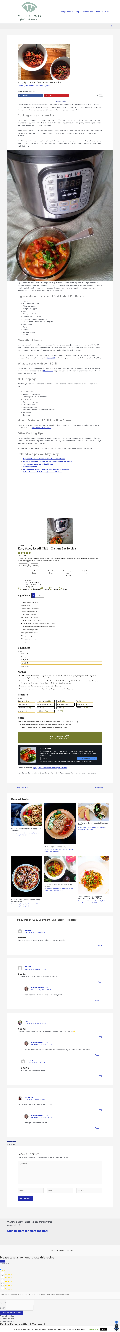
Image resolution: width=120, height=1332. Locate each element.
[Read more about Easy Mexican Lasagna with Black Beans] (59, 869)
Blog (77, 12)
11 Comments (15, 904)
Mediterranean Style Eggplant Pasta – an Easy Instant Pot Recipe (93, 897)
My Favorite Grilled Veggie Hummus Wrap (93, 824)
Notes (65, 589)
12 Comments (48, 849)
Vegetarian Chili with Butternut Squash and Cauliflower (44, 459)
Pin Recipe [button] (34, 565)
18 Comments (82, 901)
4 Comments (15, 833)
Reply (100, 945)
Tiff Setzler (29, 1097)
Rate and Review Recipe (12, 1313)
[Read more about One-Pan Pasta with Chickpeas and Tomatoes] (26, 815)
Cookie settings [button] (93, 1329)
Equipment (36, 589)
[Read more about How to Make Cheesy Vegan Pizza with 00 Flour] (26, 877)
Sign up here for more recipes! (27, 1231)
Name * (3, 1303)
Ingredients (25, 589)
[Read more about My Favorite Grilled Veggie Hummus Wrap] (93, 812)
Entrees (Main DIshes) (26, 86)
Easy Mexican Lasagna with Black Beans (58, 885)
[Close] (2, 1261)
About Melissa (87, 12)
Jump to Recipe (61, 101)
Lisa (26, 1021)
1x (33, 595)
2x (36, 595)
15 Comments (82, 827)
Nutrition (56, 589)
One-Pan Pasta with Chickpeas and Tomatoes (26, 830)
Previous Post (21, 788)
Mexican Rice (48, 371)
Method (46, 589)
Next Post (100, 788)
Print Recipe (23, 565)
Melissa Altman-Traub (25, 545)
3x (40, 595)
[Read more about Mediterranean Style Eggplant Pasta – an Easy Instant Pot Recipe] (93, 875)
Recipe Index (66, 12)
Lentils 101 (51, 358)
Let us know (53, 739)
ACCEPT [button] (103, 1329)
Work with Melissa (102, 12)
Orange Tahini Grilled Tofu (55, 847)
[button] (72, 12)
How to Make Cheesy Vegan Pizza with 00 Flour (25, 901)
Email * (2, 1308)
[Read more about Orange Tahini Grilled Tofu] (59, 824)
